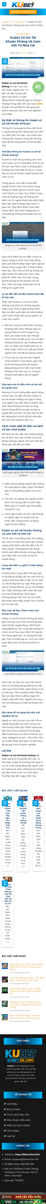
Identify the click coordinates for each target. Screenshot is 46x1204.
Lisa (33, 53)
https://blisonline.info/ (27, 1154)
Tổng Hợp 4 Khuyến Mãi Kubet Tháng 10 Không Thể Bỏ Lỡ (23, 814)
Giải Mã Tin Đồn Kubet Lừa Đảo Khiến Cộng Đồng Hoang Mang (38, 816)
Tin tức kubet (18, 22)
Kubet (5, 22)
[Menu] (4, 4)
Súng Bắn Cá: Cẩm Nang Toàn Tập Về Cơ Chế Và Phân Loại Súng (26, 967)
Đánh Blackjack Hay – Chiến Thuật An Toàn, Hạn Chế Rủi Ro (25, 991)
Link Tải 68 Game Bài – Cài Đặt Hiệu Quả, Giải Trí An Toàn (27, 979)
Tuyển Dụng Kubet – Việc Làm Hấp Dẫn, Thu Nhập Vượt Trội (8, 816)
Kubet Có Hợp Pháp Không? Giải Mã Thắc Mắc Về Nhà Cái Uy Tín (8, 894)
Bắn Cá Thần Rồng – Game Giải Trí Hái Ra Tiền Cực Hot (25, 1016)
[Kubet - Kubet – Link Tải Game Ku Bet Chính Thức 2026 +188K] (23, 4)
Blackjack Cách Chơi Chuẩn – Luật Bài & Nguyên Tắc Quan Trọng (26, 1004)
